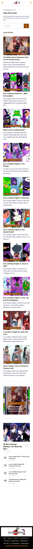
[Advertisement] (16, 509)
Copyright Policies (15, 541)
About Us (10, 538)
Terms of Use (6, 541)
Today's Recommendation (12, 53)
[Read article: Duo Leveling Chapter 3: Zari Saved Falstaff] (16, 218)
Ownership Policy (25, 543)
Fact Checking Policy (15, 543)
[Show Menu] (2, 2)
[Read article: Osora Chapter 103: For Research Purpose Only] (16, 354)
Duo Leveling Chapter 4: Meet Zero (16, 198)
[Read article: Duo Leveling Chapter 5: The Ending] (16, 152)
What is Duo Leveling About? (14, 130)
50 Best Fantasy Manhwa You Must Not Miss (12, 446)
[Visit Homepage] (16, 3)
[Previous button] (4, 400)
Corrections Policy (24, 538)
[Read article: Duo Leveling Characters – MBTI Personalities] (16, 82)
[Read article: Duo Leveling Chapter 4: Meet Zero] (16, 186)
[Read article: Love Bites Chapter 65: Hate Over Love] (16, 320)
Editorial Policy (24, 541)
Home (4, 538)
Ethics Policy (6, 543)
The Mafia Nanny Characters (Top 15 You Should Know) (15, 409)
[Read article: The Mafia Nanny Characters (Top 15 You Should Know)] (16, 45)
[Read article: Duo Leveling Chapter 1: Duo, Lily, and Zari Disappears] (16, 286)
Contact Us (16, 538)
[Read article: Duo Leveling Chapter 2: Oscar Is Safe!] (16, 252)
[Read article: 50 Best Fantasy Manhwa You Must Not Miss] (16, 432)
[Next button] (28, 400)
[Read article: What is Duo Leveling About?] (16, 118)
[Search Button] (31, 2)
